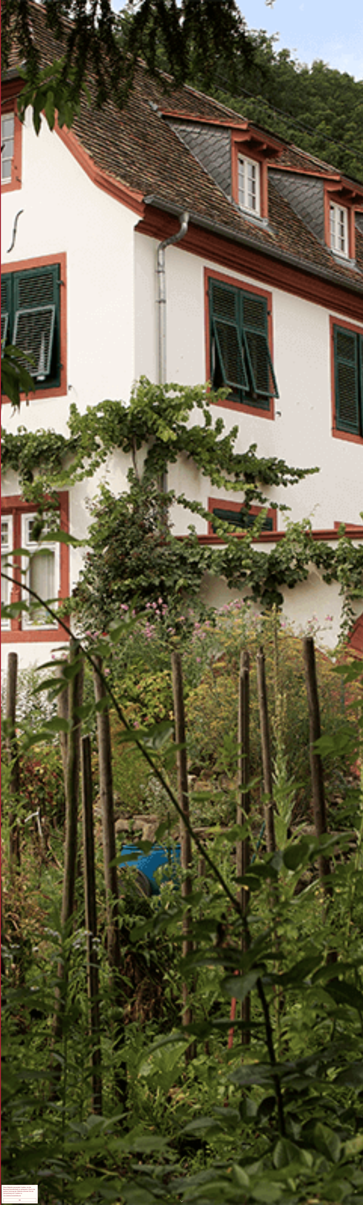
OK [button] (20, 1200)
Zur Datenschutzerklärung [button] (12, 1195)
